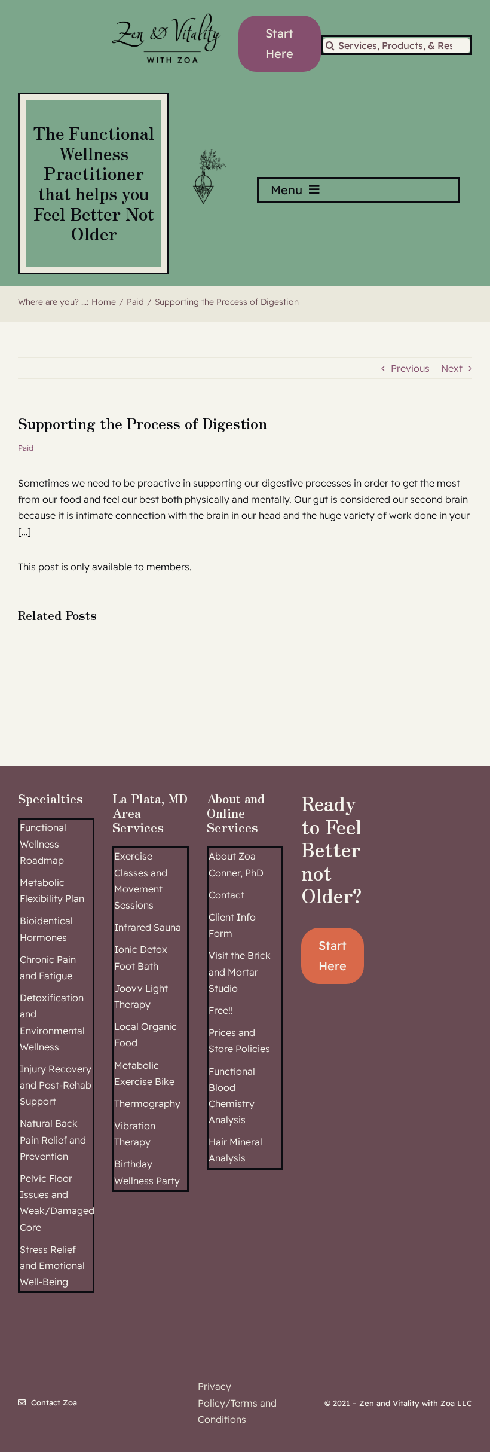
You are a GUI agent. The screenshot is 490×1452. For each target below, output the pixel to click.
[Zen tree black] (207, 149)
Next (452, 368)
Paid (25, 448)
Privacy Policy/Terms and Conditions (237, 1402)
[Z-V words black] (166, 8)
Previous (410, 368)
